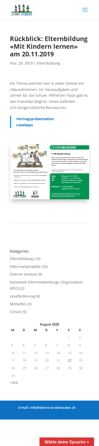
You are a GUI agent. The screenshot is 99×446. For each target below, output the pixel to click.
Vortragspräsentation (35, 118)
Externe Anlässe (23, 274)
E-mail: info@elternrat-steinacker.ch (46, 407)
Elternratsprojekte (25, 266)
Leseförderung (22, 296)
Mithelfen (18, 304)
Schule (15, 311)
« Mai (14, 382)
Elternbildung (48, 63)
